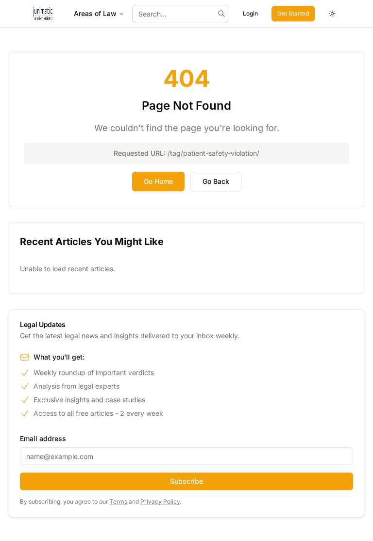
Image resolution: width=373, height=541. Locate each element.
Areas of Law (95, 13)
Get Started (293, 13)
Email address (43, 438)
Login (250, 13)
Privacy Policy (160, 501)
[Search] (221, 13)
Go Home (158, 181)
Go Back (216, 181)
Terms (118, 501)
